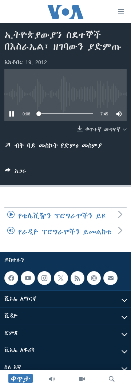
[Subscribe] (110, 278)
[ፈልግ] (112, 379)
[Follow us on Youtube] (28, 278)
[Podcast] (94, 278)
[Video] (82, 379)
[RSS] (77, 278)
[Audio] (52, 379)
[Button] (15, 172)
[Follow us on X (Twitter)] (61, 278)
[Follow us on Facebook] (11, 278)
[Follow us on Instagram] (44, 278)
